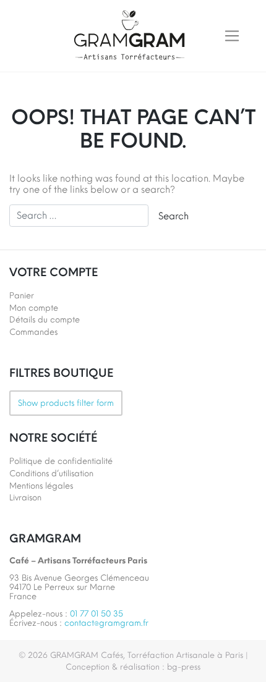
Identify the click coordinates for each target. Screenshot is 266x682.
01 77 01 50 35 (96, 613)
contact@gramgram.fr (106, 623)
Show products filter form (66, 403)
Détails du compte (44, 319)
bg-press (183, 666)
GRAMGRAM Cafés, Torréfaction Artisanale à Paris (146, 655)
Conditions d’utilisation (51, 473)
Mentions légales (41, 485)
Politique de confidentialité (61, 461)
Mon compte (33, 308)
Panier (21, 295)
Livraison (25, 497)
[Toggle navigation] (231, 36)
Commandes (33, 332)
